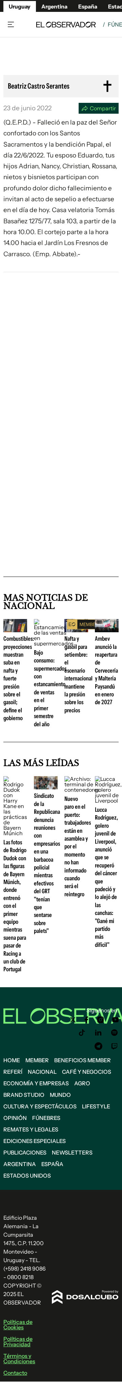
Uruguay (19, 6)
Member (37, 1060)
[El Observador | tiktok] (82, 1033)
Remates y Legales (30, 1129)
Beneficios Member (82, 1060)
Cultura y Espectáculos (40, 1106)
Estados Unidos (27, 1175)
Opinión (15, 1117)
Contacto (15, 1372)
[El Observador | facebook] (86, 1019)
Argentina (19, 1164)
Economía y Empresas (36, 1083)
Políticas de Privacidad (18, 1341)
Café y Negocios (86, 1071)
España (52, 1164)
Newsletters (72, 1152)
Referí (12, 1071)
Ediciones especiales (34, 1141)
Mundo (60, 1094)
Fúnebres (46, 1117)
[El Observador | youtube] (115, 1019)
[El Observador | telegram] (98, 1046)
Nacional (42, 1071)
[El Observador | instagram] (100, 1019)
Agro (82, 1083)
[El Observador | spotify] (114, 1033)
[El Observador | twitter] (73, 1019)
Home (11, 1060)
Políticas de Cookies (18, 1324)
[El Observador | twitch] (114, 1046)
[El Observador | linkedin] (98, 1033)
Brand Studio (23, 1094)
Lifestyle (96, 1106)
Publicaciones (24, 1152)
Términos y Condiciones (19, 1358)
